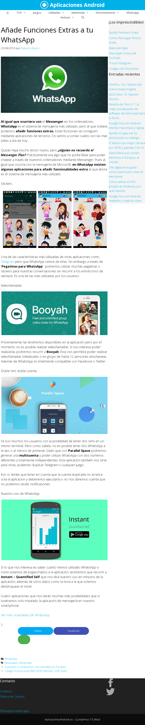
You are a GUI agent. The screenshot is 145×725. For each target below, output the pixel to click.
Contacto (6, 691)
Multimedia (78, 12)
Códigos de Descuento (124, 68)
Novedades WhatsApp (18, 663)
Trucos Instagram (120, 63)
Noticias (65, 17)
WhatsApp (132, 12)
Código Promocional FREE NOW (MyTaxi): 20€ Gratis (36, 671)
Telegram (7, 261)
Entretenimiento (105, 12)
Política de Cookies (12, 696)
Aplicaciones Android (77, 4)
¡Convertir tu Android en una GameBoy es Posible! (35, 667)
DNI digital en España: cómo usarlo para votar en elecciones (126, 171)
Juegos (37, 12)
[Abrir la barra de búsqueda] (83, 17)
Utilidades (54, 12)
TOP (19, 12)
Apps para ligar (118, 48)
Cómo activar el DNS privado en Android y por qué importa (125, 186)
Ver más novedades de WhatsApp (25, 615)
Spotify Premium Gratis (124, 32)
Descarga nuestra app (14, 711)
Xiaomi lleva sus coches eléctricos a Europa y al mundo (124, 157)
